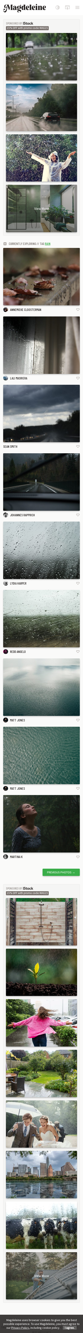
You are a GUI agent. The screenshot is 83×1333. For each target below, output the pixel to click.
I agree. (69, 1328)
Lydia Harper (18, 583)
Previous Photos (61, 872)
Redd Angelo (18, 651)
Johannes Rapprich (22, 515)
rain (47, 244)
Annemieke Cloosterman (25, 310)
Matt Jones (17, 720)
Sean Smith (10, 446)
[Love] (78, 309)
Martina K (16, 857)
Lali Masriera (18, 378)
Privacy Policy (20, 1328)
